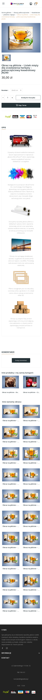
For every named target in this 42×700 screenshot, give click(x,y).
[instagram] (7, 648)
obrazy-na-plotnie (24, 342)
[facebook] (2, 648)
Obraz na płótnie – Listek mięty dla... (11, 421)
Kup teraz (22, 105)
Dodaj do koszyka (28, 98)
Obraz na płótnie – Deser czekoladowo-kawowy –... (10, 392)
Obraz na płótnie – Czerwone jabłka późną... (31, 392)
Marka (15, 342)
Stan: (19, 349)
